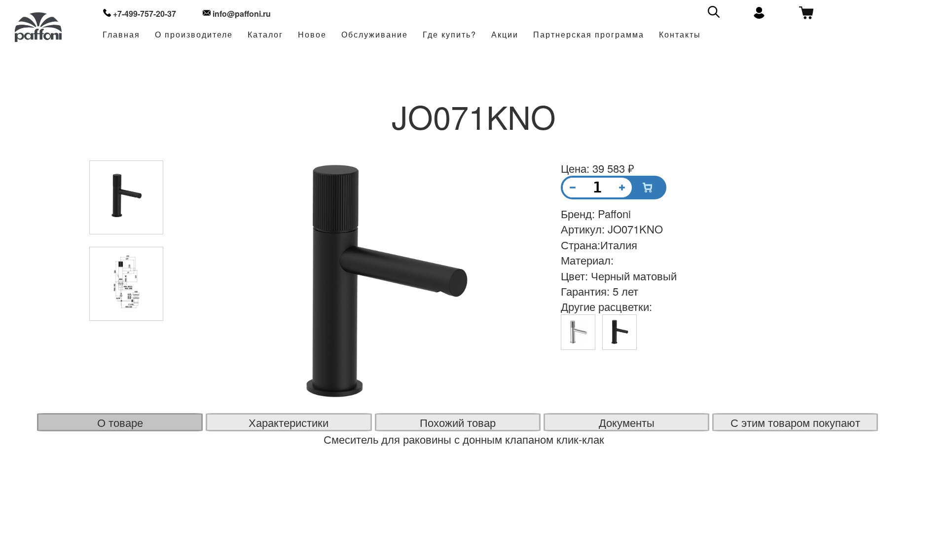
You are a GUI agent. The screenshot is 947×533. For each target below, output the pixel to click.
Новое (312, 35)
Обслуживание (374, 35)
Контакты (680, 35)
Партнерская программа (588, 35)
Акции (504, 35)
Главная (121, 35)
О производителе (194, 35)
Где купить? (449, 35)
